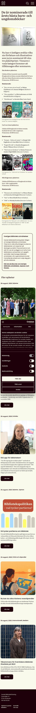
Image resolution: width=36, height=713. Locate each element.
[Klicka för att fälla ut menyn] (32, 3)
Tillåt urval (18, 384)
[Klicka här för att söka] (27, 3)
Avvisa (18, 389)
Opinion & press (6, 706)
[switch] (31, 360)
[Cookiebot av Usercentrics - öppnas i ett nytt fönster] (26, 322)
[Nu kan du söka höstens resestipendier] (18, 578)
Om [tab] (29, 327)
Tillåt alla (18, 379)
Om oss (15, 707)
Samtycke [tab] (6, 327)
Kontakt (16, 706)
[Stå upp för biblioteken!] (18, 437)
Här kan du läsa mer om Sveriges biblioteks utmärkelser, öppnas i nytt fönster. (16, 266)
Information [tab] (18, 327)
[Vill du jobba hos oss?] (18, 304)
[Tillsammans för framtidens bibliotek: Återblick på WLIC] (18, 641)
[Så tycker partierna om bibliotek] (18, 511)
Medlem (4, 707)
